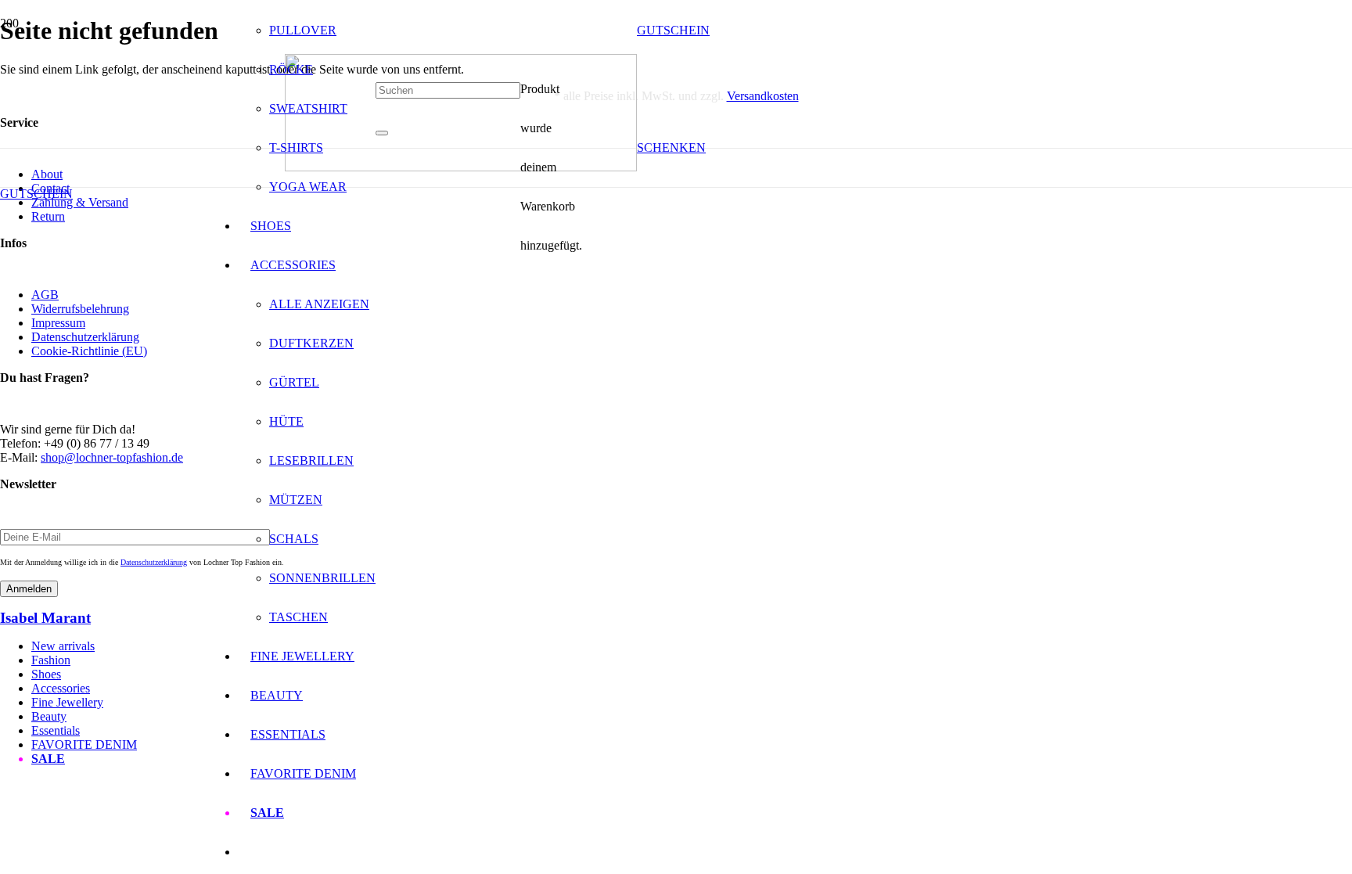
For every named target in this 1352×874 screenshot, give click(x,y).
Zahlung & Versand (79, 202)
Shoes (46, 674)
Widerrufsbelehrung (80, 308)
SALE (48, 758)
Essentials (55, 730)
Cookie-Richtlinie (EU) (89, 351)
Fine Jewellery (67, 702)
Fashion (50, 660)
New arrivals (63, 646)
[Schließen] (382, 133)
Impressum (58, 322)
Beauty (49, 716)
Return (48, 216)
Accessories (60, 688)
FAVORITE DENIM (84, 744)
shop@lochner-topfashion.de (112, 457)
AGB (45, 294)
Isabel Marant (45, 618)
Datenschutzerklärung (85, 336)
